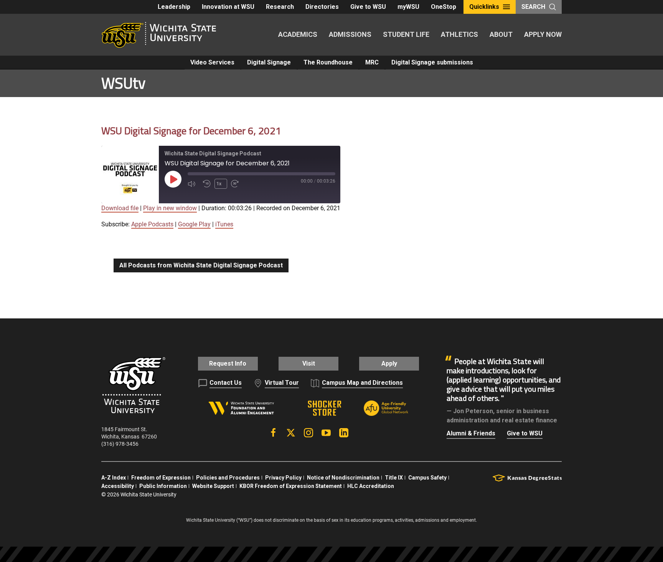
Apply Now (543, 34)
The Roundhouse (328, 62)
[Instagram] (308, 432)
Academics (297, 34)
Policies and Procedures (228, 478)
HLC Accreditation (370, 486)
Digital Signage (269, 62)
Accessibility (117, 486)
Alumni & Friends (471, 433)
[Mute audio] (193, 183)
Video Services (212, 62)
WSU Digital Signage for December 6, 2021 (191, 130)
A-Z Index (113, 478)
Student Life (406, 34)
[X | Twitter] (290, 432)
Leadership (174, 6)
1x (218, 183)
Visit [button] (308, 363)
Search (533, 6)
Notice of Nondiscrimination (343, 478)
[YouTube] (326, 432)
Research (280, 6)
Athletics (459, 34)
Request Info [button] (227, 363)
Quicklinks (484, 6)
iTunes (224, 224)
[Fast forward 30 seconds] (236, 184)
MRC (372, 62)
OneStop (443, 6)
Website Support (213, 486)
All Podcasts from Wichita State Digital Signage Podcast (201, 265)
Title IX (394, 478)
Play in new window (170, 208)
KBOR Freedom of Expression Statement (290, 486)
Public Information (163, 486)
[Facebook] (273, 432)
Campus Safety (427, 478)
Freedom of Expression (161, 478)
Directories (322, 6)
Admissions (350, 34)
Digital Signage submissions (432, 62)
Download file (120, 208)
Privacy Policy (283, 478)
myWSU (408, 6)
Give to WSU (368, 6)
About (501, 34)
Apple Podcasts (152, 224)
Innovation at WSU (228, 6)
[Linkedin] (343, 432)
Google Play (194, 224)
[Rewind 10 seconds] (207, 184)
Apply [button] (389, 363)
